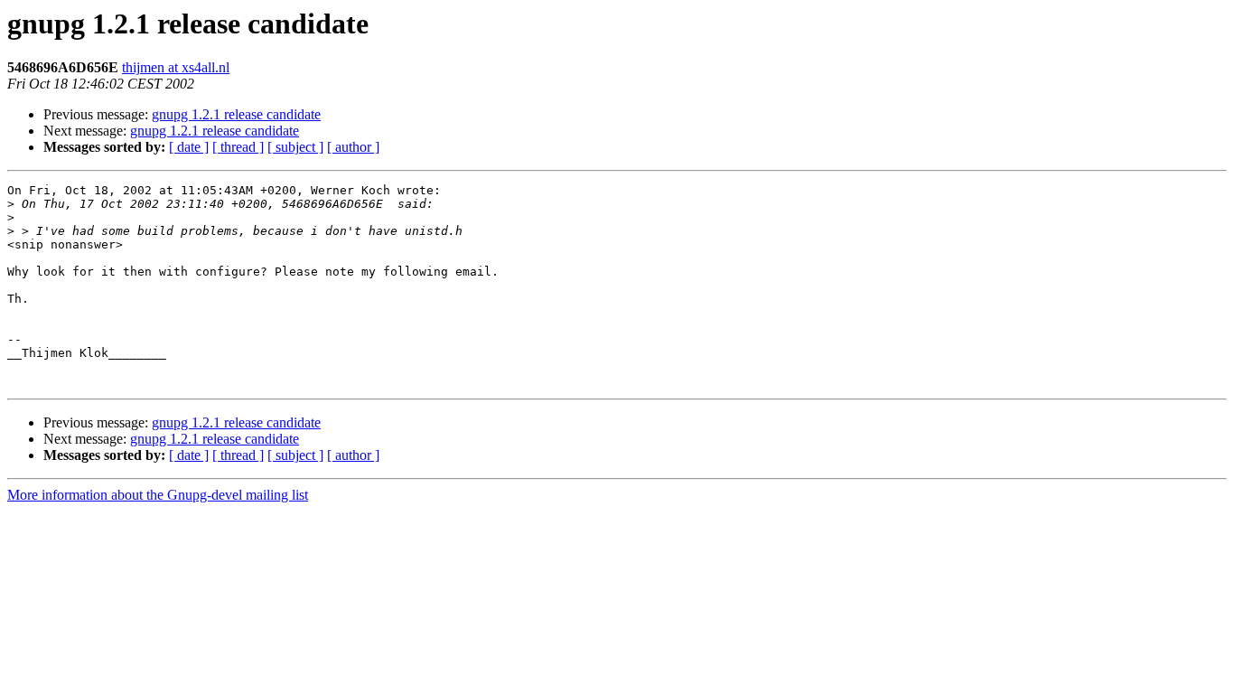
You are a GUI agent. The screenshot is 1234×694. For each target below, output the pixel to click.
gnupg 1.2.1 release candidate (236, 114)
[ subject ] (295, 147)
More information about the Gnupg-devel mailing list (157, 494)
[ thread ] (238, 147)
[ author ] (353, 147)
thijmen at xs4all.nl (175, 67)
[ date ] (189, 147)
